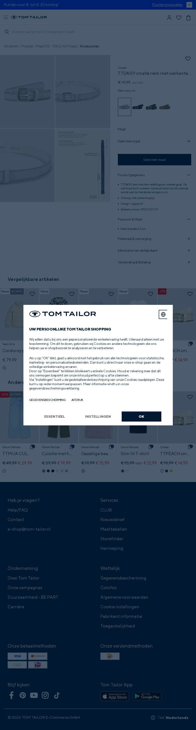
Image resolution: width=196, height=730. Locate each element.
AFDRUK (77, 400)
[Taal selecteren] (163, 314)
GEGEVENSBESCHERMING (47, 400)
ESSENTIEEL (54, 416)
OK (141, 416)
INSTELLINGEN (98, 416)
